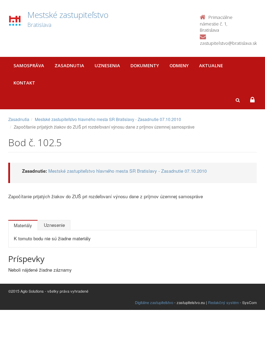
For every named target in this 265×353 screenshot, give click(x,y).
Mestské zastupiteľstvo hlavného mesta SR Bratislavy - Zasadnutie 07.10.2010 (108, 119)
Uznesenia (107, 65)
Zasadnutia (69, 65)
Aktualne (211, 65)
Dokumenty (144, 65)
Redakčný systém (223, 302)
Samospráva (28, 65)
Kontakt (24, 83)
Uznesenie (54, 225)
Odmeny (179, 65)
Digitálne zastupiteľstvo (154, 302)
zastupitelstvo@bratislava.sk (228, 43)
